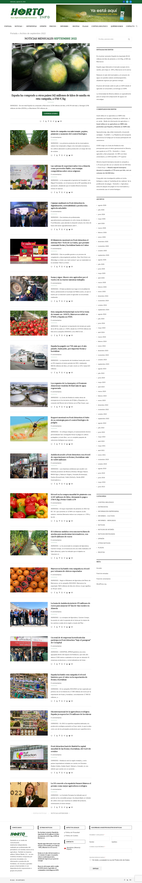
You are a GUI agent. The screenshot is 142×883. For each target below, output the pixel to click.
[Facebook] (124, 2)
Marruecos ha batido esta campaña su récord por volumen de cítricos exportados (70, 569)
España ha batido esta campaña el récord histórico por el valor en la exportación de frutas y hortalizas (69, 677)
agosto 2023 (102, 369)
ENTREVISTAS (31, 26)
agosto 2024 (102, 314)
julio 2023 (101, 373)
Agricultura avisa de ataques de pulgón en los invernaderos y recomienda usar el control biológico (112, 186)
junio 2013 (101, 486)
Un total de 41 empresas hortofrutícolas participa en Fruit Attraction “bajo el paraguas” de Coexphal (71, 640)
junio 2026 (101, 214)
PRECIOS (52, 26)
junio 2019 (101, 473)
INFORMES (64, 26)
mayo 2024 (101, 328)
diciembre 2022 (103, 405)
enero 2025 (102, 291)
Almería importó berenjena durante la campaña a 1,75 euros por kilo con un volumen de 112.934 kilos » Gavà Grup (113, 164)
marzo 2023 (102, 391)
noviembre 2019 (103, 459)
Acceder (99, 568)
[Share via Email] (61, 121)
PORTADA (8, 26)
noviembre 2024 (103, 300)
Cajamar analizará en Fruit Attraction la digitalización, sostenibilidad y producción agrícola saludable (69, 205)
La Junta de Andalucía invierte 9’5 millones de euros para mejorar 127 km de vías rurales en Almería (70, 605)
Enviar (95, 868)
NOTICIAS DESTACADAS (106, 534)
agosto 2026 (102, 205)
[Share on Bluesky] (58, 121)
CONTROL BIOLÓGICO (99, 26)
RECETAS (76, 26)
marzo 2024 (102, 337)
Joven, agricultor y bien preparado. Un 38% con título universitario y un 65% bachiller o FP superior (111, 154)
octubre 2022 (102, 414)
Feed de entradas (102, 573)
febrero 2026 (102, 232)
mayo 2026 (101, 219)
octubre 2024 (102, 305)
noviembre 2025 (103, 246)
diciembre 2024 (103, 296)
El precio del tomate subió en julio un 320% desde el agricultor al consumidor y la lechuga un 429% (48, 868)
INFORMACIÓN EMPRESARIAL (108, 511)
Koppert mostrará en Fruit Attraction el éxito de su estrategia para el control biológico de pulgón (70, 420)
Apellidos (114, 842)
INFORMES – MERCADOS (107, 520)
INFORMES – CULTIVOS (106, 516)
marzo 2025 (102, 282)
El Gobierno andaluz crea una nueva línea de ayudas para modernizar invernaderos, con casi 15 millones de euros (70, 534)
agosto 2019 (102, 468)
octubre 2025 (102, 250)
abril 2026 (101, 223)
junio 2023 (101, 378)
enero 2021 (102, 455)
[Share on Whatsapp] (51, 121)
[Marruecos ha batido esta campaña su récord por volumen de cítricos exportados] (29, 579)
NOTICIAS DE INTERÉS (106, 529)
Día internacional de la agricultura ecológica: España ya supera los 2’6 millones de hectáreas (71, 712)
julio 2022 (101, 428)
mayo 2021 (101, 446)
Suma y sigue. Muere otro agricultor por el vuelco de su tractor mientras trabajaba (69, 278)
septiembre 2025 (103, 255)
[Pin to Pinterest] (48, 121)
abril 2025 (101, 278)
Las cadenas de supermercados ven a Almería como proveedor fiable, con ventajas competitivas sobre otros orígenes (70, 168)
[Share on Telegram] (53, 121)
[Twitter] (127, 2)
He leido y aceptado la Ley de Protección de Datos (111, 860)
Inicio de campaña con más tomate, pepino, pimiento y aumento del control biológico (69, 132)
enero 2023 (102, 400)
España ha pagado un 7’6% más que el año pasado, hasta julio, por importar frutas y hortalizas (69, 348)
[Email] (130, 2)
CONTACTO (130, 26)
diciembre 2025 (103, 241)
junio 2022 (101, 432)
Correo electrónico (97, 846)
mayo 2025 (101, 273)
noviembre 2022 (103, 409)
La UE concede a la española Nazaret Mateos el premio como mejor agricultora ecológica (71, 784)
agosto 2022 (102, 423)
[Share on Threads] (56, 121)
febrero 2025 (102, 287)
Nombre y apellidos (96, 835)
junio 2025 (101, 269)
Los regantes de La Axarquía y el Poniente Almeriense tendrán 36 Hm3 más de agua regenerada (69, 385)
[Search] (137, 26)
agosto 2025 (102, 260)
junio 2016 (101, 477)
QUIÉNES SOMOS (117, 26)
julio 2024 (101, 319)
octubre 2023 (102, 359)
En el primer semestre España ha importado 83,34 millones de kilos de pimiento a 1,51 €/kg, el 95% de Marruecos (113, 58)
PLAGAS (85, 26)
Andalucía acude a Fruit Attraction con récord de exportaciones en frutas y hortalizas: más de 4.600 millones (70, 457)
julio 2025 (101, 264)
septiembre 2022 (103, 418)
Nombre (91, 842)
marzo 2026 (102, 228)
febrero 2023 (102, 396)
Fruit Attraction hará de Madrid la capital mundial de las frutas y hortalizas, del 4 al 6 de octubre (71, 749)
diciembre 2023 (103, 350)
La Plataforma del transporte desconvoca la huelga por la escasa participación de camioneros (113, 137)
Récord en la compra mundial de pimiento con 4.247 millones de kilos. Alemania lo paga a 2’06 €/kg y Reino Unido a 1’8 (71, 497)
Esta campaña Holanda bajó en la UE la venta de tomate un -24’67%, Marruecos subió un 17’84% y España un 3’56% (70, 314)
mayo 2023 (101, 382)
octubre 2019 (102, 464)
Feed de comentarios (103, 579)
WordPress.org (101, 584)
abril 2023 (101, 387)
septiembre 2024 (103, 309)
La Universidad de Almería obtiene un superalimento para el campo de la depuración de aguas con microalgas (113, 96)
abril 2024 (101, 332)
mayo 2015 (101, 482)
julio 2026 (101, 210)
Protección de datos (97, 857)
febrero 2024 (102, 341)
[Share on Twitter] (46, 121)
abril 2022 (101, 441)
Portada (13, 33)
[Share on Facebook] (43, 121)
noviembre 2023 (103, 355)
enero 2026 (102, 237)
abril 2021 (101, 450)
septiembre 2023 (103, 364)
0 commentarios (56, 137)
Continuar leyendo (51, 113)
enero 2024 (102, 346)
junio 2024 (101, 323)
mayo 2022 (101, 437)
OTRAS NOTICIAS (104, 543)
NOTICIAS (18, 26)
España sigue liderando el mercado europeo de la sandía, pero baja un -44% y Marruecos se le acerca (49, 845)
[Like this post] (40, 121)
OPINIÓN (43, 26)
